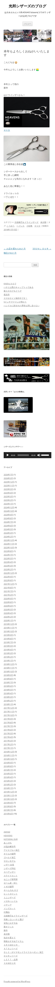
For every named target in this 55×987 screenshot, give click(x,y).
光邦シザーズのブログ (27, 6)
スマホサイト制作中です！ (16, 298)
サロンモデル (10, 861)
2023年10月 (9, 547)
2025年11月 (9, 485)
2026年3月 (8, 478)
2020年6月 (8, 605)
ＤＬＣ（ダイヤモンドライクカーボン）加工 (23, 952)
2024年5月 (8, 529)
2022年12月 (9, 573)
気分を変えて (10, 937)
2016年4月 (8, 777)
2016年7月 (8, 770)
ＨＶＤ (7, 130)
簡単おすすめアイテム (14, 941)
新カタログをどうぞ (13, 291)
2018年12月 (9, 664)
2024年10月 (9, 511)
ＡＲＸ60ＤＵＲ (12, 945)
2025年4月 (8, 492)
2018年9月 (8, 675)
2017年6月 (8, 729)
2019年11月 (9, 627)
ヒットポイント (11, 894)
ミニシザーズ (10, 897)
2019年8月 (8, 638)
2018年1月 (8, 704)
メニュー (27, 23)
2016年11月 (9, 755)
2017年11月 (9, 711)
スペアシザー (10, 872)
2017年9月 (8, 719)
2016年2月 (8, 784)
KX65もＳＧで (10, 283)
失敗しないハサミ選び (14, 919)
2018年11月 (9, 667)
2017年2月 (8, 744)
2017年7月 (8, 726)
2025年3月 (8, 496)
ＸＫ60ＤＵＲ (10, 963)
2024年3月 (8, 533)
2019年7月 (8, 642)
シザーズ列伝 (10, 868)
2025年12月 (9, 482)
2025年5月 (8, 489)
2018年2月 (8, 700)
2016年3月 (8, 780)
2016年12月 (9, 751)
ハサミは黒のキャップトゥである (18, 287)
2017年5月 (8, 733)
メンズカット (10, 908)
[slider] (45, 455)
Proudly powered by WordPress (17, 981)
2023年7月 (8, 554)
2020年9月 (8, 598)
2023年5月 (8, 558)
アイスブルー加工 (12, 850)
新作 (6, 930)
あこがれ (8, 842)
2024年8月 (8, 518)
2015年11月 (9, 795)
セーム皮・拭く (11, 883)
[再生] (7, 455)
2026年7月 (8, 474)
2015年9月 (8, 802)
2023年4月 (8, 562)
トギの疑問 (9, 886)
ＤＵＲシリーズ (11, 955)
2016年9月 (8, 762)
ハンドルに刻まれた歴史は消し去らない (21, 305)
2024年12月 (9, 507)
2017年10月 (9, 715)
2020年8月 (8, 602)
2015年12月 (9, 791)
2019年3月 (8, 653)
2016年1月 (8, 788)
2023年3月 (8, 565)
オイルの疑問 (10, 853)
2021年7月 (8, 591)
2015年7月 (8, 810)
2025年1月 (8, 503)
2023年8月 (8, 551)
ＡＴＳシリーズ (11, 948)
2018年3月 (8, 697)
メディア (8, 904)
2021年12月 (9, 584)
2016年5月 (8, 773)
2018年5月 (8, 689)
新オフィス (9, 926)
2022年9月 (8, 576)
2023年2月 (8, 569)
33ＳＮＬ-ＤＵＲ (42, 248)
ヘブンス (20, 226)
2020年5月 (8, 609)
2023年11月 (9, 543)
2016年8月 (8, 766)
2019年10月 (9, 631)
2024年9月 (8, 514)
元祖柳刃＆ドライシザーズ (26, 222)
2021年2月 (8, 595)
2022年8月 (8, 580)
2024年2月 (8, 536)
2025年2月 (8, 500)
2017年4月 (8, 737)
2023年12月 (9, 540)
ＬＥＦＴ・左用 (11, 959)
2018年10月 (9, 671)
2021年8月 (8, 587)
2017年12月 (9, 708)
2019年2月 (8, 657)
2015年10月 (9, 799)
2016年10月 (9, 759)
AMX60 (7, 832)
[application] (27, 455)
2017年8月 (8, 722)
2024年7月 (8, 522)
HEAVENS (8, 835)
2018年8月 (8, 678)
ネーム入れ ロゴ (11, 890)
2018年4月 (8, 693)
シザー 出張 (9, 864)
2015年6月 (8, 813)
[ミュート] (38, 455)
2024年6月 (8, 525)
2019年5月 (8, 646)
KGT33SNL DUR (11, 839)
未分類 (43, 222)
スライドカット (11, 875)
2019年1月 (8, 660)
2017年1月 (8, 748)
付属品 (7, 912)
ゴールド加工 (10, 857)
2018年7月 (8, 682)
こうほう (11, 226)
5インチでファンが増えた (15, 301)
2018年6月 (8, 686)
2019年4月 (8, 649)
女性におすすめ (11, 923)
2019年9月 (8, 635)
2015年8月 (8, 806)
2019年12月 (9, 624)
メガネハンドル (11, 901)
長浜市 (7, 294)
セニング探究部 (11, 879)
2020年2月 (8, 616)
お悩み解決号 (10, 846)
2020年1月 (8, 620)
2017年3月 (8, 740)
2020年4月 (8, 613)
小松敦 (29, 226)
